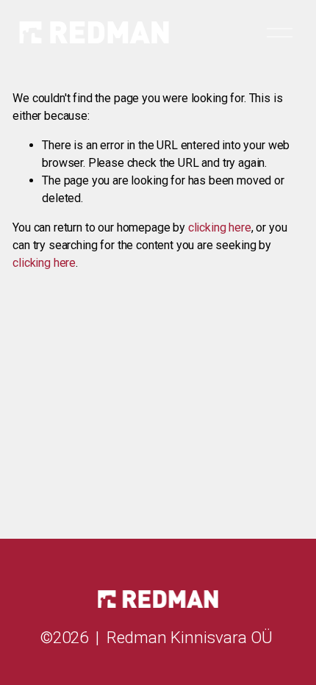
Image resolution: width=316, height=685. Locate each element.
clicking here (219, 227)
